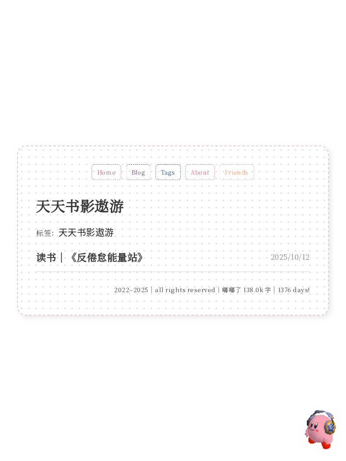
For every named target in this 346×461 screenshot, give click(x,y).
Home (106, 172)
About (200, 172)
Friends (237, 172)
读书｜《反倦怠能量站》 (92, 257)
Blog (139, 172)
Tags (168, 172)
